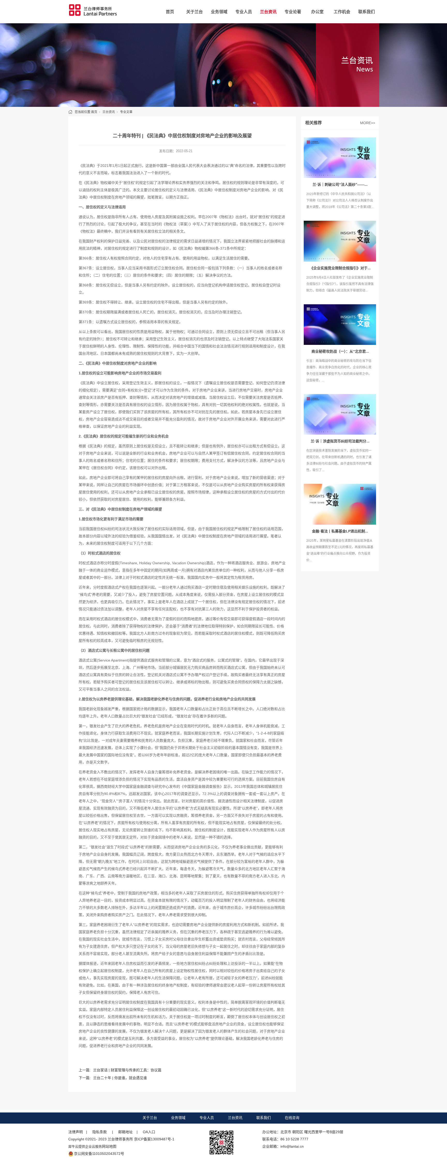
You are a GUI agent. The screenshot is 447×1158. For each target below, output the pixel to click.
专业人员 (243, 12)
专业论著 (293, 12)
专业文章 (126, 112)
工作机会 (342, 12)
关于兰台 (194, 12)
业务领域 (219, 12)
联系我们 (366, 12)
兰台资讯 (268, 12)
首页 (170, 12)
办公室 (317, 12)
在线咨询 (292, 1118)
